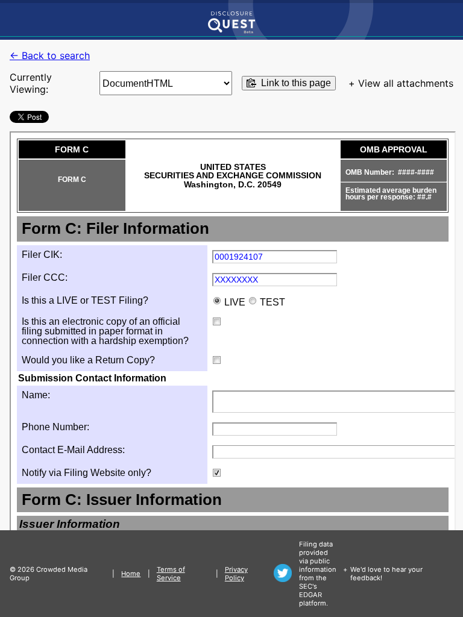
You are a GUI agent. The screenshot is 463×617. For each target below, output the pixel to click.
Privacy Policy (236, 573)
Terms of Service (171, 573)
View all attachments (405, 83)
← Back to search (50, 55)
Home (130, 573)
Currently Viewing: (31, 83)
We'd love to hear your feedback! (386, 573)
